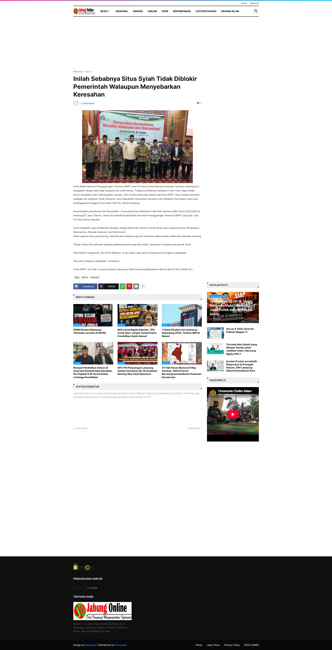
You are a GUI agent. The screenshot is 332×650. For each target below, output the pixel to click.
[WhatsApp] (123, 286)
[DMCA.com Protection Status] (83, 570)
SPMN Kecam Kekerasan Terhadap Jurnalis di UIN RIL (89, 331)
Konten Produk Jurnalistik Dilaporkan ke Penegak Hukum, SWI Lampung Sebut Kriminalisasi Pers (241, 366)
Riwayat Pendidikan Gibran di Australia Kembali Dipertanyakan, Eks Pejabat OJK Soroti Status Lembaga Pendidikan (93, 372)
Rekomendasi (182, 11)
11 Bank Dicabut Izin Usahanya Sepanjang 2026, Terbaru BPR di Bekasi (181, 332)
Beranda (78, 71)
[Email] (136, 286)
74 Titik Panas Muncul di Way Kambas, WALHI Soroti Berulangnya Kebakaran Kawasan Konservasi (181, 372)
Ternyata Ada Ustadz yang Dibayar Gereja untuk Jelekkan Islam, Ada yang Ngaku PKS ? (241, 349)
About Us (254, 3)
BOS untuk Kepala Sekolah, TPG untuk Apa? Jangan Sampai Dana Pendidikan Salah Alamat (137, 332)
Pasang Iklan (230, 11)
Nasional (122, 11)
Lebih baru (81, 428)
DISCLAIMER (251, 644)
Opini (165, 11)
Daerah (138, 11)
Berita (89, 71)
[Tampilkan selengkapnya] (143, 286)
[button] (256, 11)
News (104, 11)
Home (244, 3)
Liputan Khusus (206, 11)
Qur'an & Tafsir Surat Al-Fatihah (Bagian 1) (240, 330)
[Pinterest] (129, 286)
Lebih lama (194, 428)
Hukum (152, 11)
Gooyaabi (121, 644)
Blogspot (90, 644)
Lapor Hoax (213, 644)
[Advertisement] (137, 46)
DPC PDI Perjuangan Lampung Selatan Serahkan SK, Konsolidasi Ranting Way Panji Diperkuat (137, 370)
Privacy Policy (232, 644)
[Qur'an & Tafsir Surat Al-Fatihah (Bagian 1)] (215, 333)
